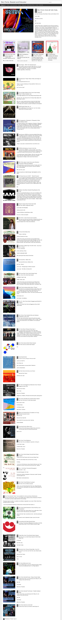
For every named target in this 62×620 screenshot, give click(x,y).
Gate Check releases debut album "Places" (28, 287)
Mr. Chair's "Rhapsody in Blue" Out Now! (38, 55)
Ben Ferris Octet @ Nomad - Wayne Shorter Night (29, 577)
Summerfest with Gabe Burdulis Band (27, 521)
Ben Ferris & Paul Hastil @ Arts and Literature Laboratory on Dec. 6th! (29, 315)
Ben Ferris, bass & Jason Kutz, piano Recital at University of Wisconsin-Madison (29, 162)
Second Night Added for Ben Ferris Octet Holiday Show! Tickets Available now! (29, 93)
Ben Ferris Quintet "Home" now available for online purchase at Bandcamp (21, 496)
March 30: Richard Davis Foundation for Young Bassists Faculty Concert (29, 413)
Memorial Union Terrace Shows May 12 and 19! (29, 549)
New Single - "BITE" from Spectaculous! (27, 64)
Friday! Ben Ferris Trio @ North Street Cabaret (29, 535)
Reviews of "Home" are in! (10, 619)
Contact (36, 5)
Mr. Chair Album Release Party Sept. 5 (27, 329)
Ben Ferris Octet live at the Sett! (25, 605)
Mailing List (24, 5)
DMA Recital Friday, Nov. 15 (25, 106)
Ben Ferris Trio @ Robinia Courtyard (27, 482)
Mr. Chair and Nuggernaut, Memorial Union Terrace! (30, 384)
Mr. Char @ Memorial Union (25, 563)
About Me (41, 5)
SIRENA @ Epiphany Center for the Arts (27, 148)
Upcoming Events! (23, 357)
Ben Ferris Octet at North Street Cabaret (27, 343)
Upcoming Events (13, 5)
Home (8, 5)
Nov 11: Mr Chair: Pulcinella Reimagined (27, 468)
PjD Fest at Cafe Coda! (10, 54)
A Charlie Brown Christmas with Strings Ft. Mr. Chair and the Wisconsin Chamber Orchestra (53, 57)
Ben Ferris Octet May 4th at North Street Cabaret (29, 398)
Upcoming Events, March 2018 (25, 426)
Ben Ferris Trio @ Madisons (25, 440)
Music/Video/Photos (31, 5)
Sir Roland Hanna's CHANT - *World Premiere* (29, 176)
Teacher (19, 5)
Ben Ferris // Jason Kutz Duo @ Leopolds (28, 217)
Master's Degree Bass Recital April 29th (27, 204)
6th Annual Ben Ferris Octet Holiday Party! (28, 273)
